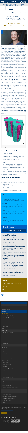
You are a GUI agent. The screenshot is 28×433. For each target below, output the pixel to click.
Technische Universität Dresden (8, 409)
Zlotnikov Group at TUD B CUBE (14, 230)
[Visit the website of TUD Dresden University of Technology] (23, 1)
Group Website (7, 28)
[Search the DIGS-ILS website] (15, 1)
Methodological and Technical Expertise (13, 25)
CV (23, 25)
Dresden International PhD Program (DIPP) (10, 417)
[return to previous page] (2, 295)
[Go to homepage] (6, 2)
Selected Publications (16, 28)
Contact (23, 28)
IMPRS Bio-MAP (16, 416)
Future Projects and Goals (15, 23)
